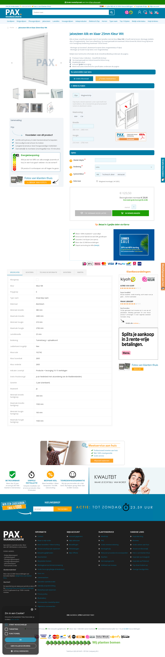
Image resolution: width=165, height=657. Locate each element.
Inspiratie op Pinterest (141, 561)
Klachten (104, 557)
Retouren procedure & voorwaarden (114, 553)
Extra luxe (77, 181)
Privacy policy (42, 594)
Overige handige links (141, 569)
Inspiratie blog (138, 536)
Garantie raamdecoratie (46, 582)
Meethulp (104, 536)
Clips (76, 95)
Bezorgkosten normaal (134, 197)
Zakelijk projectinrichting (46, 586)
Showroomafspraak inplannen (49, 549)
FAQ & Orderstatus (12, 6)
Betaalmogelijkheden (45, 553)
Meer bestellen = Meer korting (49, 544)
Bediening (77, 166)
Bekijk (97, 245)
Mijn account (154, 6)
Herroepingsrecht (107, 561)
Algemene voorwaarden (46, 606)
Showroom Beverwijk (140, 549)
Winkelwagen (150, 12)
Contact (40, 536)
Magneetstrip (86, 95)
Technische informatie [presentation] (48, 272)
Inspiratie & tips (141, 6)
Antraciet (121, 174)
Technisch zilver (108, 174)
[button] (20, 651)
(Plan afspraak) (94, 2)
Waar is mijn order (44, 540)
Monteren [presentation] (29, 272)
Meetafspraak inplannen (47, 590)
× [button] (35, 609)
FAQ (102, 540)
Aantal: (127, 207)
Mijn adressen (74, 540)
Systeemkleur (78, 174)
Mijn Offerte (73, 553)
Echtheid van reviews (109, 565)
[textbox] (71, 12)
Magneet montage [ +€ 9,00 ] (109, 181)
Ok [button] (20, 640)
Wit (98, 174)
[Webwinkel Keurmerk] (127, 14)
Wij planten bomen (44, 561)
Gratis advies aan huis (141, 544)
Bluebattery (42, 598)
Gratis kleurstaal (82, 78)
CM (81, 116)
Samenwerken (43, 577)
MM (75, 116)
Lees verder (15, 619)
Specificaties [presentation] (14, 272)
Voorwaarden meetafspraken (49, 602)
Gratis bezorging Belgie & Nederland (51, 569)
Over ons (41, 573)
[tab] (15, 272)
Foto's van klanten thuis (42, 6)
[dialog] (20, 630)
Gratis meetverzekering (109, 544)
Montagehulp (106, 549)
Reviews (136, 540)
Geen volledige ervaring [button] (20, 646)
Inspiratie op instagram (141, 557)
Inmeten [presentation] (80, 272)
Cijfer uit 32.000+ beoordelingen (119, 6)
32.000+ (126, 629)
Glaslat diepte (78, 160)
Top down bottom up (140, 565)
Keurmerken (42, 557)
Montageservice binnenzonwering (50, 565)
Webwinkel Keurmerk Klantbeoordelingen (19, 588)
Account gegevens (76, 536)
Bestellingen (73, 544)
